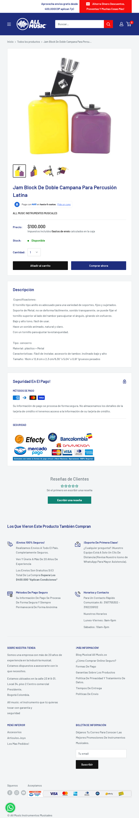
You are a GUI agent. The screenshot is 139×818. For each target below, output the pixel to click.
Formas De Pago (86, 666)
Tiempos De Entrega (89, 688)
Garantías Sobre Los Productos (95, 672)
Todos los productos (28, 41)
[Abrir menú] (9, 24)
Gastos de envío (61, 231)
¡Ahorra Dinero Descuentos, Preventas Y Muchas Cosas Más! (106, 6)
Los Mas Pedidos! (18, 743)
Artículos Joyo (16, 737)
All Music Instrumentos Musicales (35, 213)
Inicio (10, 41)
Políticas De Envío (87, 694)
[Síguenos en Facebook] (9, 792)
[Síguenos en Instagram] (16, 792)
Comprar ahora (98, 265)
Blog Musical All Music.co (91, 654)
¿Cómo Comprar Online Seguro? (96, 660)
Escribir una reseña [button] (69, 500)
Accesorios (14, 732)
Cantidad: (19, 252)
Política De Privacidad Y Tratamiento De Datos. (100, 680)
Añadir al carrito (40, 265)
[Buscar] (108, 24)
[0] (129, 24)
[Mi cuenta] (121, 24)
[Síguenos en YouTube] (23, 792)
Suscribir (87, 764)
